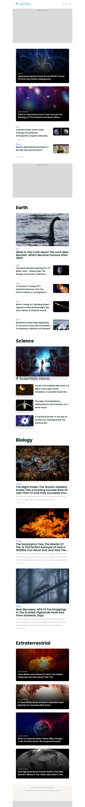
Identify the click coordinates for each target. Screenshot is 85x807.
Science (20, 73)
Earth (17, 127)
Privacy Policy (49, 787)
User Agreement (37, 787)
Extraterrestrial (23, 112)
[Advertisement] (42, 27)
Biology (18, 144)
